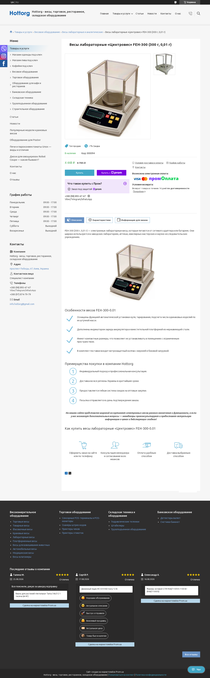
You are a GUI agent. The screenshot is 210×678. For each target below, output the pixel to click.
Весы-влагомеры (22, 557)
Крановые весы (21, 533)
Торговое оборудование (25, 77)
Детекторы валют (170, 518)
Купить (79, 172)
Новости (152, 13)
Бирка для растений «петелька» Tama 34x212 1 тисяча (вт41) (38, 595)
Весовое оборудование (47, 32)
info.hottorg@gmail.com (22, 304)
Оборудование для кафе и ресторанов (26, 85)
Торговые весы (21, 521)
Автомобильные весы (25, 549)
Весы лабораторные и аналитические (82, 32)
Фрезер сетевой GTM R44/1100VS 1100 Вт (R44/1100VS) (167, 590)
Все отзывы (191, 654)
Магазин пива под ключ (25, 60)
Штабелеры (117, 525)
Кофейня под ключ (22, 66)
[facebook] (66, 473)
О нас (178, 13)
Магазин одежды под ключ (27, 54)
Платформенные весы (25, 541)
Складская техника (22, 97)
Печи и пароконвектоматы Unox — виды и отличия (30, 148)
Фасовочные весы (22, 529)
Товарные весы (21, 525)
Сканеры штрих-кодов (74, 525)
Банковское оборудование (26, 92)
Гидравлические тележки (125, 521)
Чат (199, 669)
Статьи (140, 13)
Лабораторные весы (24, 537)
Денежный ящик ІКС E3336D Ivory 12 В (99, 589)
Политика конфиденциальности (151, 675)
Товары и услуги (121, 13)
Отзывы (15, 179)
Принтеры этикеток (73, 533)
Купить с (105, 172)
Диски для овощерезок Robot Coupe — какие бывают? (28, 158)
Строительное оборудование (28, 109)
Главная (104, 13)
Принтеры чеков (71, 529)
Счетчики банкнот (170, 522)
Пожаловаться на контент (121, 675)
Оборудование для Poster (25, 140)
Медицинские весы (23, 553)
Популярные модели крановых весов (28, 132)
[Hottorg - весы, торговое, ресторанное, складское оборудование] (20, 13)
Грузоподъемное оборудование (29, 103)
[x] (70, 473)
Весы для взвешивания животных (31, 545)
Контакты (166, 13)
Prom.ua (120, 672)
